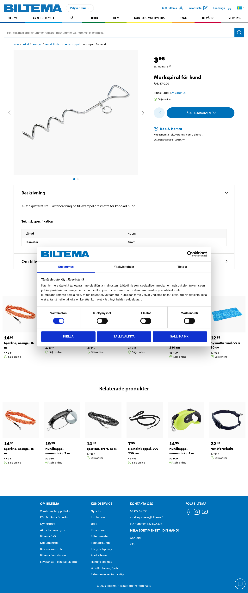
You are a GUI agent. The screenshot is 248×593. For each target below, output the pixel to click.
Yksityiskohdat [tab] (124, 266)
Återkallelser (99, 555)
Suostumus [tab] (66, 266)
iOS (132, 544)
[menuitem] (12, 18)
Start (16, 44)
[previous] (9, 113)
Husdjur (37, 44)
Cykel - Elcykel (44, 18)
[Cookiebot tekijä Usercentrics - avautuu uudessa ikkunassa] (190, 254)
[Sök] (239, 32)
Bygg (183, 18)
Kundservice (101, 503)
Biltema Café (48, 536)
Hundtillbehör (53, 44)
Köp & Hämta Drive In (54, 517)
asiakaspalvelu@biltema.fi (147, 517)
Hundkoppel (72, 44)
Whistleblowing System (106, 568)
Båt (72, 18)
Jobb (94, 524)
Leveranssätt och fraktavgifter (59, 562)
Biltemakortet (99, 536)
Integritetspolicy (101, 549)
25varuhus (178, 93)
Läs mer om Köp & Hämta (168, 139)
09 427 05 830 (138, 511)
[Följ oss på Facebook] (188, 512)
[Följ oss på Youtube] (205, 513)
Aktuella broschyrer (52, 530)
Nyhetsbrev (47, 524)
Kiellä (68, 336)
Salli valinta (124, 336)
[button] (240, 8)
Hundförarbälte (222, 449)
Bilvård (208, 18)
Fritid (94, 18)
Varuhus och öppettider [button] (55, 511)
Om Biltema (49, 503)
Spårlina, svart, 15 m (102, 449)
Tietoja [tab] (182, 266)
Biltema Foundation (53, 555)
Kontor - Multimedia (149, 18)
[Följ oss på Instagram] (197, 512)
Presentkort (98, 530)
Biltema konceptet (52, 549)
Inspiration (98, 517)
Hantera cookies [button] (101, 562)
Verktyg (234, 18)
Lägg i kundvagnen (198, 113)
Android (135, 538)
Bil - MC (13, 18)
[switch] (102, 321)
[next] (143, 113)
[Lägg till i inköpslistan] (159, 112)
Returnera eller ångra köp (107, 574)
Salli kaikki (179, 336)
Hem (116, 18)
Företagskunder (101, 543)
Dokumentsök (49, 543)
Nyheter (96, 511)
